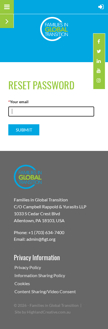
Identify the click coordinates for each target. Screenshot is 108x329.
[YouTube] (99, 72)
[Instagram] (99, 82)
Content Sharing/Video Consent (45, 291)
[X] (99, 53)
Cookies (22, 283)
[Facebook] (99, 43)
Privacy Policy (27, 267)
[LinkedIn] (99, 62)
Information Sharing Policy (39, 275)
